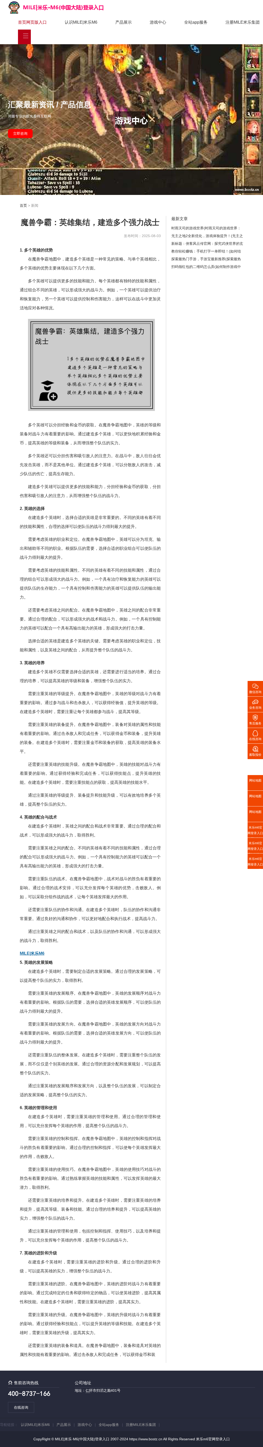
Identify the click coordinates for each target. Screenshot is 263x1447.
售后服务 (255, 719)
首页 (23, 205)
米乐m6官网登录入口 (213, 1439)
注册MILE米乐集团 (243, 22)
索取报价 (255, 751)
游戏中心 (158, 22)
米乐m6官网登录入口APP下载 (255, 863)
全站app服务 (196, 22)
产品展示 (123, 22)
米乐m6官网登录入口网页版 (255, 832)
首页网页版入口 (32, 22)
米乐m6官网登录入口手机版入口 (255, 847)
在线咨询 (21, 1407)
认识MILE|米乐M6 (81, 22)
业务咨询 (255, 703)
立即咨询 (20, 133)
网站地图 (255, 780)
